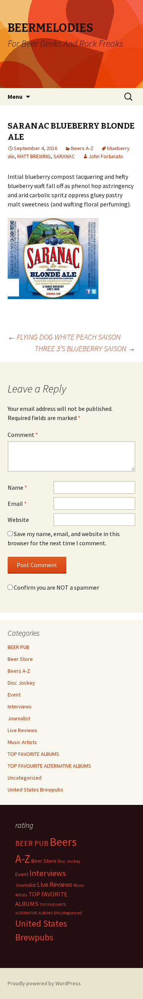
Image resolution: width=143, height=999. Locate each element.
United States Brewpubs (35, 789)
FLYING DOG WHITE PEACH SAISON (64, 337)
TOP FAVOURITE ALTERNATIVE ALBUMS (49, 765)
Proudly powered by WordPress (44, 983)
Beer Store (20, 659)
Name (17, 487)
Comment (23, 434)
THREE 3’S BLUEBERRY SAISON (85, 348)
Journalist (19, 718)
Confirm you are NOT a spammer (56, 587)
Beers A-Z (82, 148)
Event (14, 694)
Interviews (20, 706)
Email (17, 503)
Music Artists (22, 742)
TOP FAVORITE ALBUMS (33, 753)
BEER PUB (18, 647)
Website (18, 519)
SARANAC (64, 156)
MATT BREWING (34, 156)
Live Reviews (22, 730)
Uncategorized (25, 777)
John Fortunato (105, 156)
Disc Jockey (21, 682)
